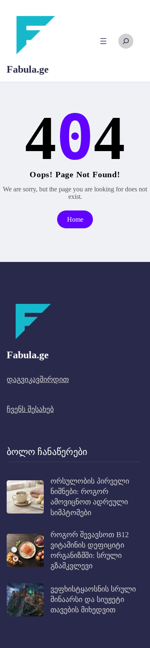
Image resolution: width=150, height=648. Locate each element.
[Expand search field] (125, 41)
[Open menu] (103, 41)
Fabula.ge (28, 69)
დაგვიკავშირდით (38, 379)
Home (75, 219)
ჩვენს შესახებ (30, 409)
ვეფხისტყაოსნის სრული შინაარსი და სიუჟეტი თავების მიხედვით (93, 599)
